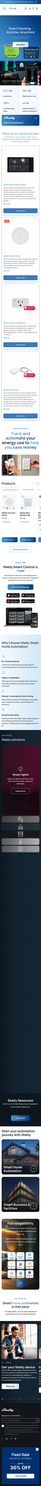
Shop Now (36, 2)
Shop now (10, 1386)
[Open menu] (4, 8)
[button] (37, 8)
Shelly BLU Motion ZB (25, 514)
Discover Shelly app (20, 587)
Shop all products (20, 549)
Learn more (20, 1118)
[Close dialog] (37, 1449)
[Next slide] (37, 483)
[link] (20, 1466)
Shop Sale (20, 76)
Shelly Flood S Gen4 (8, 514)
